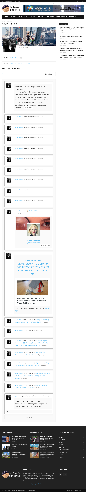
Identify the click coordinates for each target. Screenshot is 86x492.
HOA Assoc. (41, 16)
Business (32, 16)
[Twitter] (83, 1)
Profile (11, 58)
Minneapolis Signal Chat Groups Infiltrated (71, 36)
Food (72, 490)
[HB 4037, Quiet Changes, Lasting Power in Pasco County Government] (6, 455)
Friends (18, 58)
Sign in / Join (17, 1)
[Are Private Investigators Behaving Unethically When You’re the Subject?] (34, 439)
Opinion (50, 16)
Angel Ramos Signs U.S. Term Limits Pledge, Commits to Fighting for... (19, 438)
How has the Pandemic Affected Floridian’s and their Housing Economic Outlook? (32, 376)
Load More (28, 417)
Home (6, 16)
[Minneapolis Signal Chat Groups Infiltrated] (6, 447)
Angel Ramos (19, 117)
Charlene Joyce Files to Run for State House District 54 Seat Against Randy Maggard (72, 56)
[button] (77, 1)
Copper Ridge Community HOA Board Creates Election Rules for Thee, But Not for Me (33, 267)
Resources (72, 16)
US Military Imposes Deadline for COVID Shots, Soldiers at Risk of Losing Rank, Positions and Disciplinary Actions (31, 343)
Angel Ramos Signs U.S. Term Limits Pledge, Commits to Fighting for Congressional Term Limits (72, 29)
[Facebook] (80, 1)
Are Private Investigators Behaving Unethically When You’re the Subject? (46, 438)
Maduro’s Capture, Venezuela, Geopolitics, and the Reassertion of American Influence (71, 49)
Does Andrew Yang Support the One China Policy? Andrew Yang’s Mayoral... (47, 446)
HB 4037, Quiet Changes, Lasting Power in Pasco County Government (71, 42)
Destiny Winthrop (34, 211)
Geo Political (22, 16)
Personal (5, 63)
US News (13, 16)
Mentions (13, 63)
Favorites (20, 63)
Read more (28, 108)
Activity (5, 58)
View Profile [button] (45, 245)
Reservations (78, 490)
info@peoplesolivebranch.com (38, 484)
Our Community (61, 16)
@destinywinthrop (33, 243)
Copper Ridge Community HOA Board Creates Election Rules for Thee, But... (47, 454)
